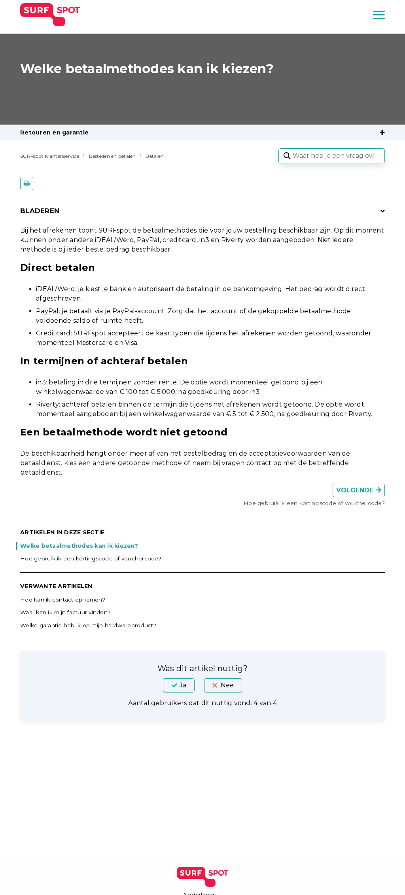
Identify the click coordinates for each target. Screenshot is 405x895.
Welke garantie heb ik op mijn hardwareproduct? (88, 625)
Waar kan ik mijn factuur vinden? (65, 612)
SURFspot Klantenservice (49, 156)
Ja (183, 685)
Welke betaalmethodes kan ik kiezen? (79, 546)
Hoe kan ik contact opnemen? (62, 599)
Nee (227, 685)
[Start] (50, 14)
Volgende (356, 490)
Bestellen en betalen (112, 156)
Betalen (155, 156)
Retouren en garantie (54, 132)
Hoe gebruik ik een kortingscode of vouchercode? (90, 558)
